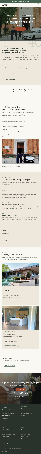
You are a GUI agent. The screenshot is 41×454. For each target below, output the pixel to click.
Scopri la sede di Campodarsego (11, 345)
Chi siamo (4, 237)
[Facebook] (3, 424)
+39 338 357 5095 (20, 25)
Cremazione (4, 438)
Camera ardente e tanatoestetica (8, 434)
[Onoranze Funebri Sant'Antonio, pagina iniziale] (5, 5)
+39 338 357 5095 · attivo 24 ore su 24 (9, 420)
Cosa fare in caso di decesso (26, 408)
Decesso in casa (24, 410)
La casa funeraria (24, 436)
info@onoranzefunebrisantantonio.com (26, 448)
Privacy (3, 451)
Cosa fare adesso (6, 230)
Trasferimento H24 (5, 429)
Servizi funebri (5, 233)
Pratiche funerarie (5, 436)
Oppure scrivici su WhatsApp (20, 396)
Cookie (6, 451)
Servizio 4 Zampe (5, 443)
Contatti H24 (23, 415)
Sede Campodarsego (25, 434)
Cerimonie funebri (5, 431)
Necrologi (4, 240)
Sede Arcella (23, 431)
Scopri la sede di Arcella (9, 302)
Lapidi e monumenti (6, 440)
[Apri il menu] (38, 4)
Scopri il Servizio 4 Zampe (10, 365)
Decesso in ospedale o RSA (26, 413)
